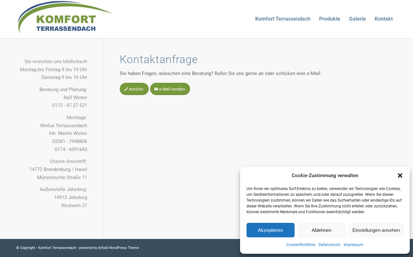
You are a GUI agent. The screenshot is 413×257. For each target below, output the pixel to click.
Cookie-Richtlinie (301, 245)
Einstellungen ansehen (376, 230)
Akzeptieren (270, 230)
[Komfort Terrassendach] (64, 19)
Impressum (353, 245)
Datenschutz (329, 245)
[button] (400, 175)
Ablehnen (321, 230)
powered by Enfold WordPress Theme (109, 248)
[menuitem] (283, 19)
